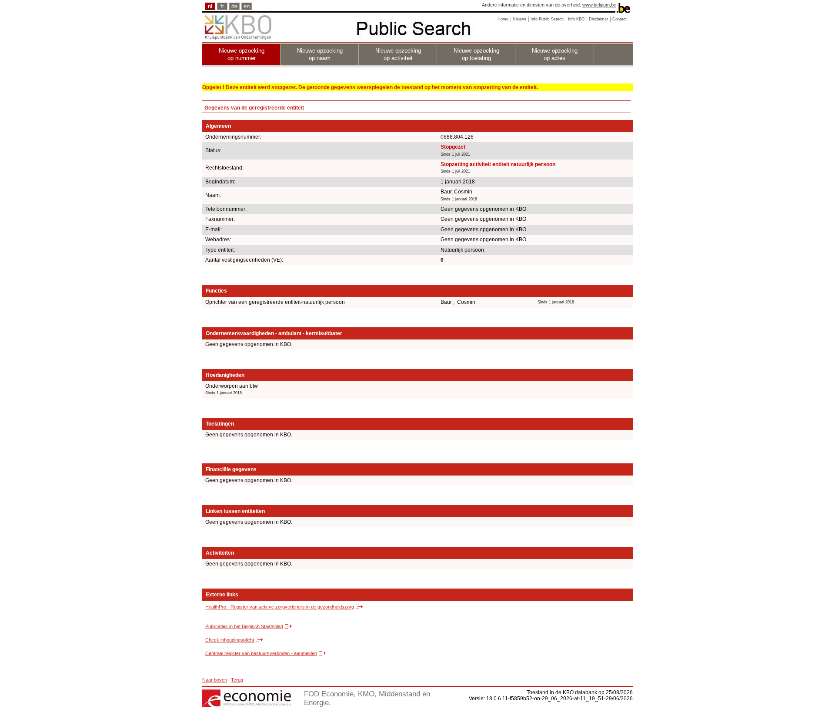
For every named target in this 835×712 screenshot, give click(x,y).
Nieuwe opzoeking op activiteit (398, 54)
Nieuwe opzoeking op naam (320, 54)
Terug (237, 679)
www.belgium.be (599, 4)
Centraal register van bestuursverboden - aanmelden (261, 653)
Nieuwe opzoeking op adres (555, 54)
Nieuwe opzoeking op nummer (241, 54)
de (234, 6)
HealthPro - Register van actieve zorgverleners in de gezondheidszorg (279, 606)
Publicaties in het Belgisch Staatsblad (244, 626)
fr (222, 6)
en (247, 6)
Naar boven (214, 679)
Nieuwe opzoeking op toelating (476, 54)
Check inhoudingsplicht (229, 639)
